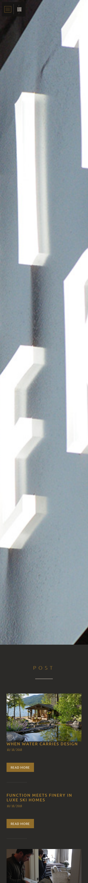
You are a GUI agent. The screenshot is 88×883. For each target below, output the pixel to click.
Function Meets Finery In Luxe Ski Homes (39, 797)
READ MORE (20, 767)
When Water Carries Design (42, 743)
